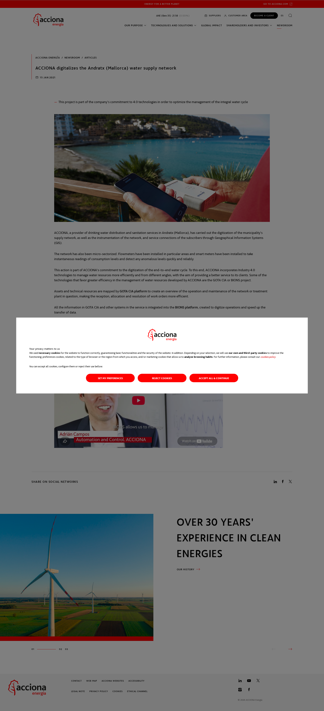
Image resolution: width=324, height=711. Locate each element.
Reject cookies (162, 377)
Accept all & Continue (214, 377)
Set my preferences (110, 377)
